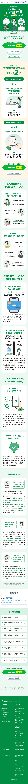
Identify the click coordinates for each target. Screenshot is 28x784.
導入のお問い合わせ (5, 716)
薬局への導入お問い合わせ (19, 743)
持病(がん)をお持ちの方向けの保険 (19, 723)
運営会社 (16, 764)
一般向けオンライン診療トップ (19, 709)
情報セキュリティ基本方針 (19, 774)
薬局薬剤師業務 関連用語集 (19, 756)
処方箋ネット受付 (18, 737)
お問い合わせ (17, 726)
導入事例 (3, 710)
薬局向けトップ (18, 731)
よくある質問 (4, 714)
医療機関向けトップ (5, 708)
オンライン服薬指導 (19, 733)
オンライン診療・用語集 (5, 756)
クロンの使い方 (18, 717)
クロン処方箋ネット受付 (19, 714)
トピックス (3, 753)
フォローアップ (18, 735)
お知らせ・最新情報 (5, 721)
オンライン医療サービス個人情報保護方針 (19, 771)
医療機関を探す (18, 711)
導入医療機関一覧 (5, 712)
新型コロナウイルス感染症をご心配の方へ (19, 720)
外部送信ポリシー (18, 768)
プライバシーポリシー (19, 766)
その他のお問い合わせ (5, 719)
